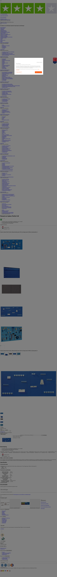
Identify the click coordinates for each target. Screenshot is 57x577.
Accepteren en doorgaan (38, 72)
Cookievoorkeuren (18, 72)
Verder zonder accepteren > (39, 62)
